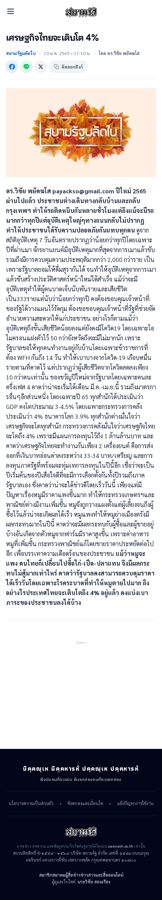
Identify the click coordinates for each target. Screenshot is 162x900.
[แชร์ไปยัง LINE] (26, 67)
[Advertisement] (81, 693)
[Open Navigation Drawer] (10, 11)
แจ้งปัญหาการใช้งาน (135, 803)
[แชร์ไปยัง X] (41, 67)
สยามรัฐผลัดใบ (21, 53)
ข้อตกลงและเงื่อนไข (85, 803)
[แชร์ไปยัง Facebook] (12, 67)
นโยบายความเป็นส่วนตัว (31, 803)
